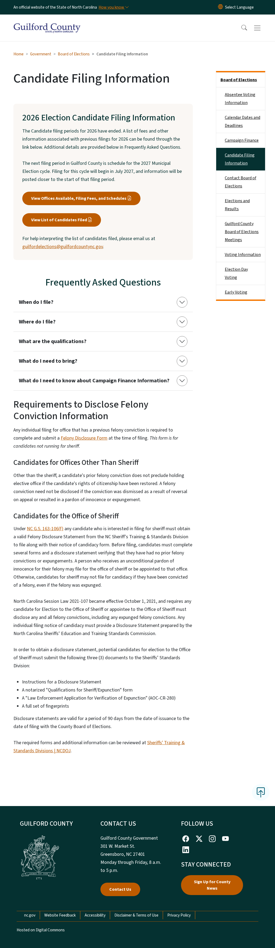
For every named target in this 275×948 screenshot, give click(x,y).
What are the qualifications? (52, 341)
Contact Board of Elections (240, 182)
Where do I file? (37, 322)
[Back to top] (261, 792)
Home (18, 54)
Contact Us (120, 889)
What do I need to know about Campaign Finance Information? (94, 380)
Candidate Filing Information (240, 159)
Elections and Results (237, 205)
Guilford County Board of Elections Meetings (242, 232)
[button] (240, 28)
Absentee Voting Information (240, 99)
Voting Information (243, 255)
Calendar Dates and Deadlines (242, 122)
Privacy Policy (179, 915)
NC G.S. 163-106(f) (45, 528)
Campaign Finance (242, 140)
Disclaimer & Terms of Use (136, 915)
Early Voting (236, 292)
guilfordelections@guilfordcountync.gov (62, 246)
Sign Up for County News (212, 885)
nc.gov (29, 915)
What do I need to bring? (48, 361)
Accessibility (95, 915)
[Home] (47, 22)
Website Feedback (60, 915)
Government (40, 54)
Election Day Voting (236, 273)
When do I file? (36, 302)
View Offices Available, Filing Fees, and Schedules (78, 198)
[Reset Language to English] (220, 7)
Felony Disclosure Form (84, 438)
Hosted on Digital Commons (41, 930)
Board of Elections (74, 54)
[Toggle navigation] (262, 28)
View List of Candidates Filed (59, 220)
